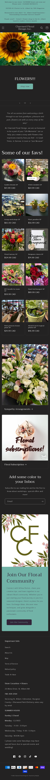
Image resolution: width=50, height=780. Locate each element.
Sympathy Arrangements (17, 409)
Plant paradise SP (34, 220)
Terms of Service (11, 664)
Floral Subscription (14, 464)
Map (6, 658)
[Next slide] (30, 103)
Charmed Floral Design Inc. (22, 775)
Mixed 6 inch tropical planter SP (36, 327)
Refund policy (10, 669)
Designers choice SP (35, 254)
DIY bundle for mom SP (12, 290)
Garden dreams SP (11, 185)
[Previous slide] (19, 103)
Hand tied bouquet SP (36, 289)
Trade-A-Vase (10, 675)
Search (7, 647)
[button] (3, 27)
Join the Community (19, 622)
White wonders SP (35, 185)
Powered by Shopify (34, 775)
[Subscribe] (42, 501)
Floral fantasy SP (10, 254)
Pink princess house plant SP (12, 327)
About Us (8, 653)
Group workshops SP (12, 220)
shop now (25, 86)
